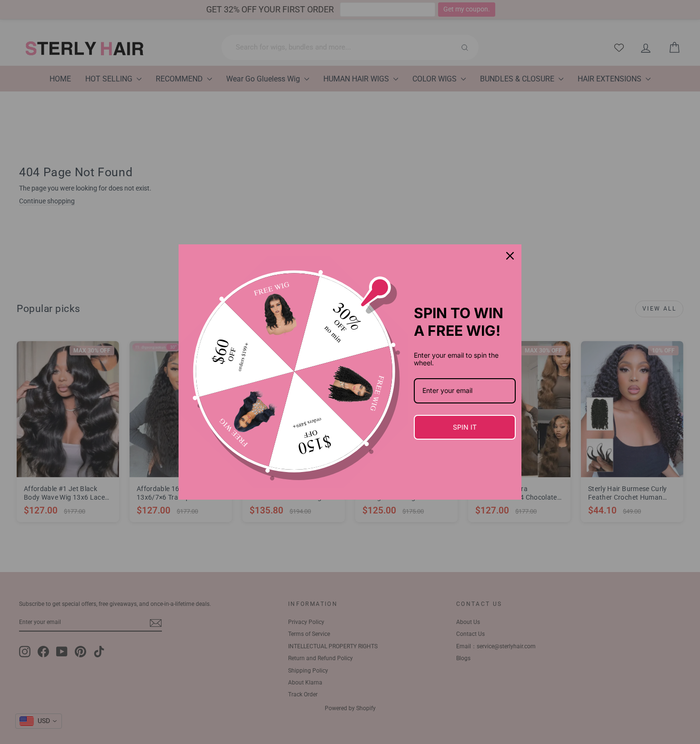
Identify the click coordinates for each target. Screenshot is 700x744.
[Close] (510, 255)
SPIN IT (465, 427)
